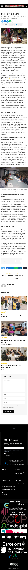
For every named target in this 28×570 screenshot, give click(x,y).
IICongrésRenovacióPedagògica (8, 261)
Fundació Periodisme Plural (7, 475)
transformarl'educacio (16, 263)
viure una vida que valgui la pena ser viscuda (14, 79)
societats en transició (6, 263)
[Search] (26, 6)
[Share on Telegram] (7, 21)
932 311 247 (4, 494)
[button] (14, 428)
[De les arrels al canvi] (14, 36)
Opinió (3, 312)
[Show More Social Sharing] (12, 21)
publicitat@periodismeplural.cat (8, 489)
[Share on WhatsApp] (10, 21)
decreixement (4, 259)
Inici (2, 9)
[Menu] (2, 6)
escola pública (19, 259)
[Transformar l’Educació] (14, 6)
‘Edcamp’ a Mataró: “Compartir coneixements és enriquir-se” (20, 277)
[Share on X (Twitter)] (2, 21)
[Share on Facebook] (5, 21)
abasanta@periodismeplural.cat (8, 486)
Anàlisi (4, 338)
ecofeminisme (11, 259)
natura (17, 261)
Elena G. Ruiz (4, 16)
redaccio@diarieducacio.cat (8, 487)
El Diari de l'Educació (6, 472)
